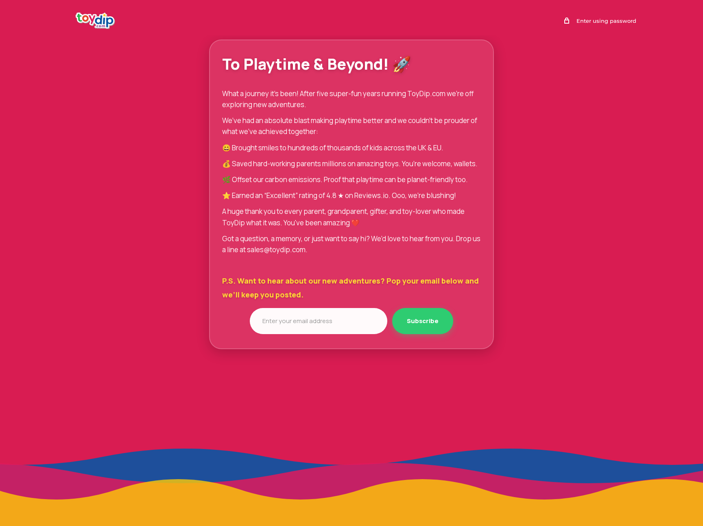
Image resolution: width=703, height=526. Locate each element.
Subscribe (423, 321)
